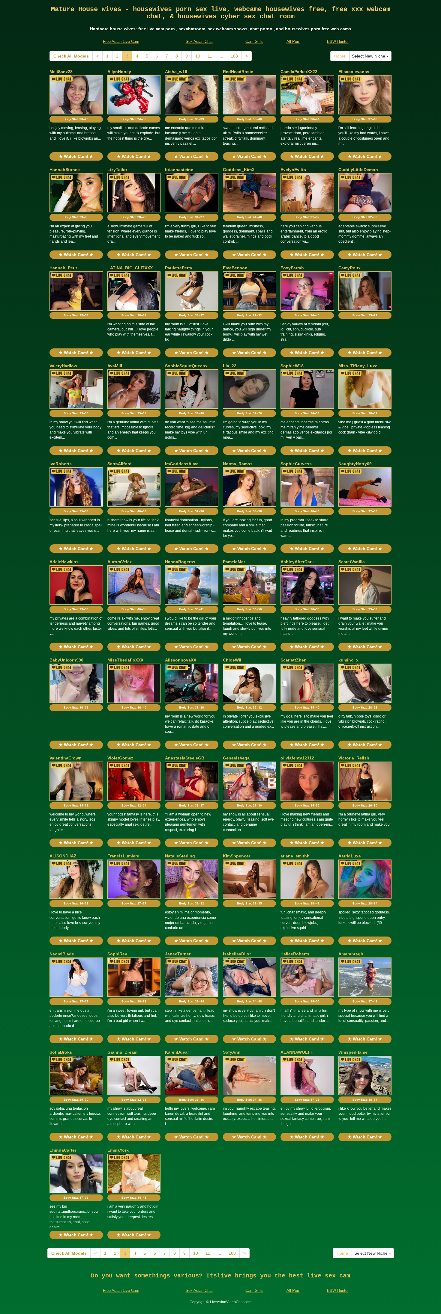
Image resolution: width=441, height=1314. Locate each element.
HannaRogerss (180, 561)
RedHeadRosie (238, 71)
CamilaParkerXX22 (298, 71)
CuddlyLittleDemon (358, 169)
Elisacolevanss (353, 71)
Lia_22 (229, 365)
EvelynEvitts (293, 169)
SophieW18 (292, 365)
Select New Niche (369, 56)
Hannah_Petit (63, 267)
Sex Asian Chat (199, 41)
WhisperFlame (353, 1052)
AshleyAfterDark (297, 561)
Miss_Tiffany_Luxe (357, 365)
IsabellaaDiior (237, 953)
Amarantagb (350, 953)
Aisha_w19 (176, 71)
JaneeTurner (177, 953)
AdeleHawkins (64, 561)
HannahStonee (65, 169)
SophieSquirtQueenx (186, 365)
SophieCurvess (296, 463)
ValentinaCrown (66, 758)
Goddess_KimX (238, 169)
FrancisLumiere (123, 856)
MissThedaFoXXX (125, 660)
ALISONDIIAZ (63, 856)
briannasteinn (179, 169)
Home (340, 56)
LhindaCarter (63, 1150)
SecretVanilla (351, 561)
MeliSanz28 (61, 71)
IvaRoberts (61, 463)
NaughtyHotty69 (355, 463)
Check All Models (71, 56)
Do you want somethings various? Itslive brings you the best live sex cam (220, 1275)
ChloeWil (232, 660)
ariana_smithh (295, 856)
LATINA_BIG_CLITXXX (130, 267)
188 (234, 56)
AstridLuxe (349, 856)
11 (210, 56)
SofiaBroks (61, 1052)
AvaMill (114, 365)
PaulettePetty (178, 267)
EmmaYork (118, 1150)
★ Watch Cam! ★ (76, 156)
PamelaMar (234, 561)
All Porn (293, 41)
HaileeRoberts (294, 953)
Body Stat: (76, 119)
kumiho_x (348, 660)
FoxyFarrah (292, 267)
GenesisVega (236, 758)
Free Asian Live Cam (121, 41)
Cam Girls (254, 41)
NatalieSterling (180, 856)
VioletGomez (120, 758)
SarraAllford (119, 463)
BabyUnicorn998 (66, 660)
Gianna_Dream (122, 1052)
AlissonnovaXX (180, 660)
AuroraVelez (119, 561)
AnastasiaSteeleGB (184, 758)
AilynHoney (119, 71)
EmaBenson (235, 267)
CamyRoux (349, 267)
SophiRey (117, 953)
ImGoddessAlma (182, 463)
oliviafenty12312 (297, 758)
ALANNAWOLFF (296, 1052)
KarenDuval (177, 1052)
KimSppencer (236, 856)
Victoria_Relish (353, 758)
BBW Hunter (338, 41)
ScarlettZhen (293, 660)
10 (197, 56)
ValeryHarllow (63, 365)
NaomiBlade (62, 953)
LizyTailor (117, 169)
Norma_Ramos (238, 463)
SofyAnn (232, 1052)
